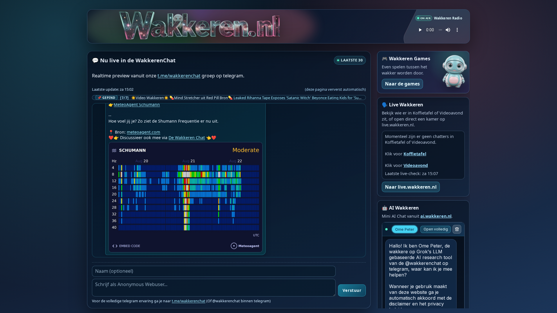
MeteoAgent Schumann (137, 104)
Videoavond (416, 165)
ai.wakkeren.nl (435, 216)
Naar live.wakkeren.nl (411, 187)
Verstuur (352, 290)
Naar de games (402, 84)
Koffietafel (415, 153)
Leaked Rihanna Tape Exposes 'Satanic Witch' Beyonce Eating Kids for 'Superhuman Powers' (312, 97)
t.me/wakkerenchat (179, 75)
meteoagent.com (143, 132)
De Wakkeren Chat (187, 137)
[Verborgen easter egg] (177, 16)
